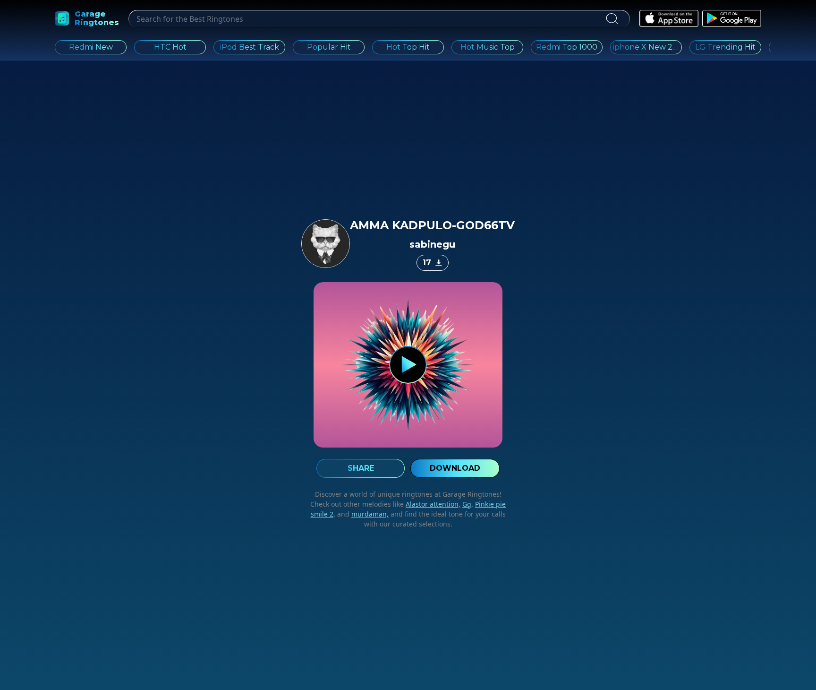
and (362, 513)
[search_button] (612, 18)
